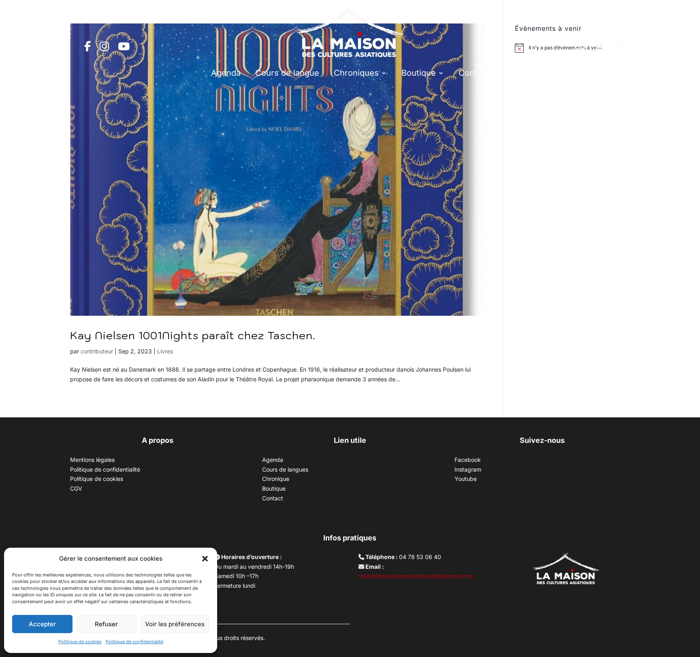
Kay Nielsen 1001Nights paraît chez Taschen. (192, 335)
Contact (474, 73)
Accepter (42, 624)
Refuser (106, 624)
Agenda (226, 73)
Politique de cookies (80, 641)
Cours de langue (287, 73)
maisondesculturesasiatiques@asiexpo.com (416, 575)
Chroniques (356, 73)
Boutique (418, 73)
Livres (165, 351)
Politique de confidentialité (134, 641)
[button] (205, 559)
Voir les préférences (175, 624)
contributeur (97, 351)
